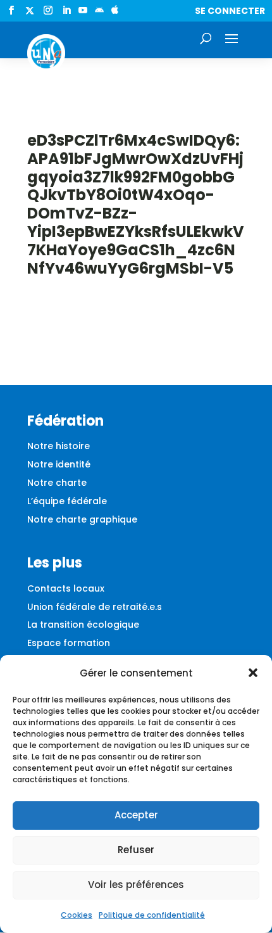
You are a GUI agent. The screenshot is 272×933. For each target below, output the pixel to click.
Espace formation (68, 643)
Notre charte (57, 482)
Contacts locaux (65, 588)
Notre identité (58, 464)
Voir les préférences (136, 884)
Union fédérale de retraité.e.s (94, 606)
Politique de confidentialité (152, 915)
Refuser (136, 849)
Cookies (76, 915)
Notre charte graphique (82, 519)
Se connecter (230, 10)
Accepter (136, 815)
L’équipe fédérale (67, 501)
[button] (253, 672)
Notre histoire (58, 446)
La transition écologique (83, 624)
